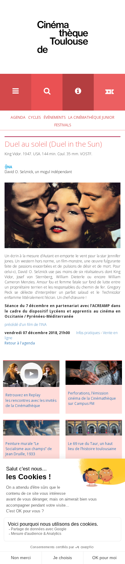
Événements (55, 117)
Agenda (18, 117)
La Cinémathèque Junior (91, 117)
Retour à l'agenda (20, 343)
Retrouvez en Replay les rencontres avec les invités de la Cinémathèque (30, 400)
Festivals (62, 125)
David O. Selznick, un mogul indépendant (38, 171)
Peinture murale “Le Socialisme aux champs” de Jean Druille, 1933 (28, 448)
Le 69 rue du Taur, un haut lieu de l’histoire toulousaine (92, 446)
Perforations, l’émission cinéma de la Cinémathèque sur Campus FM (92, 398)
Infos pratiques (88, 332)
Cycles (34, 117)
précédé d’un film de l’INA (25, 324)
